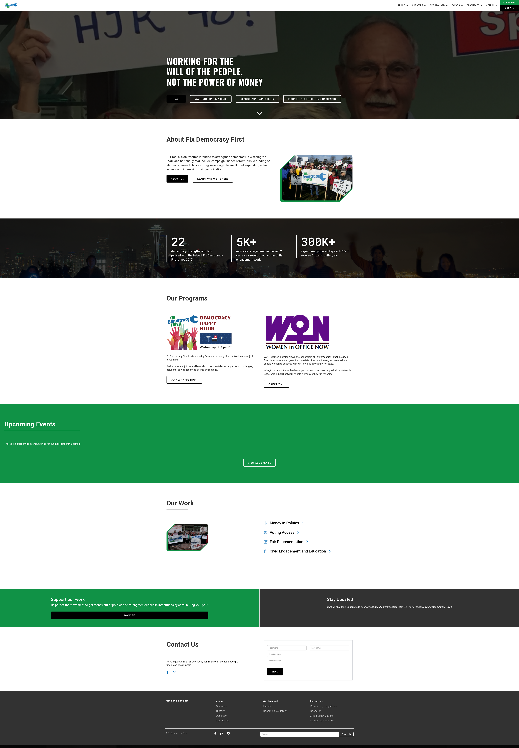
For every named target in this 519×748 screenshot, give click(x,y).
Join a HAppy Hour (184, 379)
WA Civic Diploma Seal (211, 99)
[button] (403, 5)
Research (315, 710)
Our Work (221, 706)
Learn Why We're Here (212, 178)
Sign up (42, 443)
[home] (8, 5)
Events (267, 706)
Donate (509, 8)
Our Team (221, 715)
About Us (177, 178)
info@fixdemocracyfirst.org (221, 661)
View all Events (259, 462)
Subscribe (509, 2)
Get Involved (270, 701)
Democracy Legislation (323, 706)
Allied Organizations (322, 715)
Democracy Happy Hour (257, 99)
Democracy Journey (322, 720)
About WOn (277, 383)
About (219, 701)
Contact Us (222, 720)
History (220, 710)
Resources (316, 701)
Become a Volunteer (275, 710)
